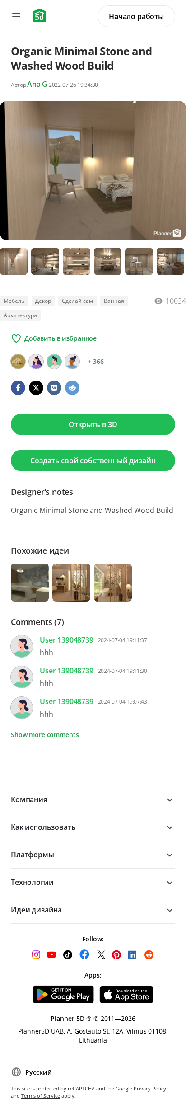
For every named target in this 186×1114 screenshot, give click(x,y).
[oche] (36, 361)
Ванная (114, 301)
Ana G (37, 84)
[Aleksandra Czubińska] (72, 361)
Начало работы (136, 16)
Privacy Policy (150, 1088)
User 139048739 (66, 640)
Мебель (14, 301)
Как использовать (43, 827)
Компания (29, 799)
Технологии (32, 882)
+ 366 (95, 361)
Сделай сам (77, 301)
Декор (43, 301)
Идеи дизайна (36, 910)
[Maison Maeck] (18, 361)
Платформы (32, 855)
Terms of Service (40, 1095)
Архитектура (20, 315)
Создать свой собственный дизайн (92, 460)
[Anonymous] (54, 361)
